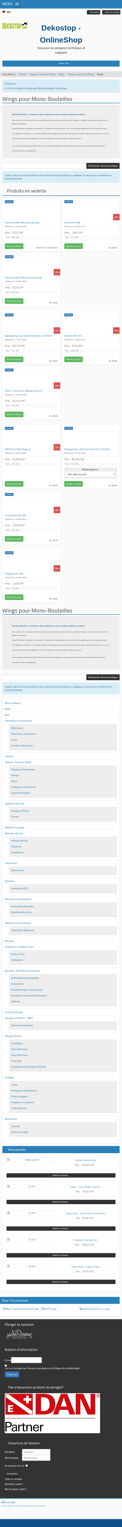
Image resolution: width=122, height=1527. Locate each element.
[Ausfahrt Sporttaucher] (31, 1159)
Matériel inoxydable (14, 827)
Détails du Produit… (61, 1175)
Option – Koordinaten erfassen (85, 1186)
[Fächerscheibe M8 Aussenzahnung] (31, 268)
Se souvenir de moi (14, 1465)
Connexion (12, 1473)
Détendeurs (17, 727)
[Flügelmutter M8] (31, 564)
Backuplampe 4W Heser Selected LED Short (28, 336)
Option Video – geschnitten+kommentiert (85, 1213)
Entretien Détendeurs (22, 745)
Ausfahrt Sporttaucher (85, 1160)
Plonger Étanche (13, 1036)
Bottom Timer (18, 954)
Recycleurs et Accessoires (18, 899)
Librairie (9, 756)
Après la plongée (19, 1132)
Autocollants (17, 983)
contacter (105, 133)
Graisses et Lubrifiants (22, 1102)
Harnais (15, 775)
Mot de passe (11, 1457)
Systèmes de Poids (14, 803)
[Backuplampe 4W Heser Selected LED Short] (31, 326)
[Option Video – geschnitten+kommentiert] (31, 1213)
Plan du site (38, 1506)
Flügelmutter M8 (14, 573)
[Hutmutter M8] (90, 213)
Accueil (22, 74)
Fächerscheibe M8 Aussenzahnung (23, 277)
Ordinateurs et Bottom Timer (19, 946)
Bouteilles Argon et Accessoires (27, 989)
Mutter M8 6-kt (72, 336)
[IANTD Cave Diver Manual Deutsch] (31, 381)
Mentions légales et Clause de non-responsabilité (18, 1506)
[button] (93, 12)
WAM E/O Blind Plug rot (18, 449)
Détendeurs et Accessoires (18, 720)
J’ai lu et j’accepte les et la (42, 1368)
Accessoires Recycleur (22, 906)
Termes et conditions (37, 1368)
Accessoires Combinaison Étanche (28, 1066)
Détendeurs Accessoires (23, 733)
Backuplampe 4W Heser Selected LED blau (86, 449)
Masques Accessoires (22, 1025)
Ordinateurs (17, 959)
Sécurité (15, 1126)
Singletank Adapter (20, 792)
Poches (15, 816)
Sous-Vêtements (19, 1055)
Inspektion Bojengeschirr (85, 1240)
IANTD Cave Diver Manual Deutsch (23, 391)
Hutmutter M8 (72, 222)
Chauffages (17, 1043)
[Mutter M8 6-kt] (90, 326)
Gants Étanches (19, 1049)
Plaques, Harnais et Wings (42, 74)
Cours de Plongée (14, 1012)
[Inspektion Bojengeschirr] (31, 1239)
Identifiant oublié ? (14, 1484)
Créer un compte (13, 1479)
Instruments (11, 863)
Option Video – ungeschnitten (85, 1266)
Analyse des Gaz (19, 840)
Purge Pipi (16, 1060)
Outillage (9, 1077)
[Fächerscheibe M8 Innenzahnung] (31, 213)
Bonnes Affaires (13, 703)
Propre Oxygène (19, 1096)
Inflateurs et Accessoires (23, 786)
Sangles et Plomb (20, 810)
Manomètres (17, 870)
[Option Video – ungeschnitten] (31, 1266)
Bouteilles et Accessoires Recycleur (29, 995)
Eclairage (9, 881)
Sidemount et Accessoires (18, 922)
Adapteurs (16, 846)
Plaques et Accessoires (23, 769)
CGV (44, 1506)
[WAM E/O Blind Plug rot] (31, 440)
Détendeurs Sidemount (22, 930)
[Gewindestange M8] (31, 506)
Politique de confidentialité (66, 1368)
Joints (14, 739)
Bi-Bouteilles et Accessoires (25, 978)
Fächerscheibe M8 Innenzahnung (22, 222)
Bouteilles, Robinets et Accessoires (22, 970)
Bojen (8, 709)
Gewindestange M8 (15, 515)
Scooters (9, 941)
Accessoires (17, 852)
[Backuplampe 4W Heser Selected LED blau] (90, 440)
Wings (61, 74)
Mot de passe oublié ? (16, 1489)
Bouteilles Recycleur (21, 912)
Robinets (15, 1001)
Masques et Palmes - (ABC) (19, 1018)
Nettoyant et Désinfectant (24, 1090)
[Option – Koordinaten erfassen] (31, 1186)
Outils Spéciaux (19, 1108)
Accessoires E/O (19, 888)
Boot (7, 714)
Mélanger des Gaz (14, 833)
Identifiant (10, 1451)
